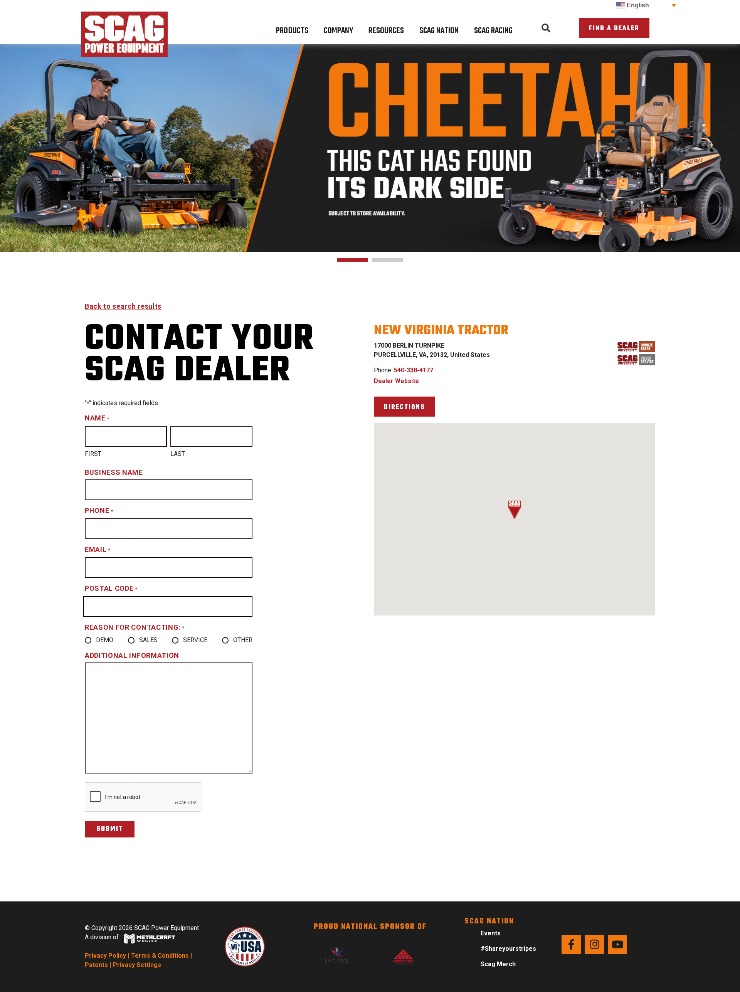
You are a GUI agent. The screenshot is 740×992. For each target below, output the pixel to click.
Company (338, 31)
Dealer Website (396, 381)
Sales (148, 640)
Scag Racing (493, 31)
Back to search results (123, 306)
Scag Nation (439, 31)
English (637, 5)
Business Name (114, 472)
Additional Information (132, 655)
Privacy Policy (105, 955)
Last (177, 453)
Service (195, 640)
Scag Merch (498, 964)
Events (491, 933)
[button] (546, 28)
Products (292, 31)
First (93, 453)
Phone (99, 510)
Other (242, 640)
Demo (104, 640)
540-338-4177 (413, 370)
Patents (96, 964)
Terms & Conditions (160, 955)
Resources (386, 31)
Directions (404, 407)
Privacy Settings (137, 964)
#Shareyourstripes (508, 948)
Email (97, 549)
